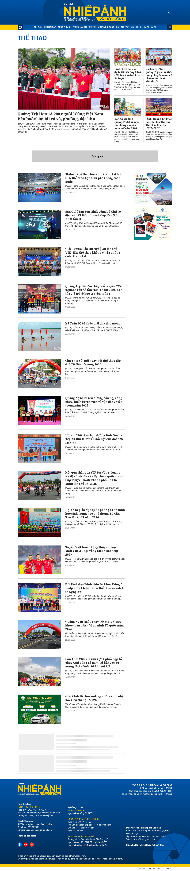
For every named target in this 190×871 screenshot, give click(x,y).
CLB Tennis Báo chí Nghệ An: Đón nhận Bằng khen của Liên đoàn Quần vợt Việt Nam (93, 857)
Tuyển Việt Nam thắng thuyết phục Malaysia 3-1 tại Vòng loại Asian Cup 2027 (91, 551)
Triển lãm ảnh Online (84, 27)
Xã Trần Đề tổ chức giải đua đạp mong (92, 324)
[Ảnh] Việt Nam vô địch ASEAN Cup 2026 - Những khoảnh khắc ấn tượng (127, 74)
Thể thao (32, 38)
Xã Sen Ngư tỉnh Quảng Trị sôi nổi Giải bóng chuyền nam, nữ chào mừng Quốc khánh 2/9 (159, 75)
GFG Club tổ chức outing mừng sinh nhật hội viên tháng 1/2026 (95, 698)
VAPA (146, 27)
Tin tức (38, 27)
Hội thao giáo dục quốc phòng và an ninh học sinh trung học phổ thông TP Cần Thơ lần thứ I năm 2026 (95, 513)
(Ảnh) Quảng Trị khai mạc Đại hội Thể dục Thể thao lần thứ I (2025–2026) (159, 124)
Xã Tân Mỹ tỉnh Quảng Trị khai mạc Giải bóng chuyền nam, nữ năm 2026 (126, 124)
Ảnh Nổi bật (50, 27)
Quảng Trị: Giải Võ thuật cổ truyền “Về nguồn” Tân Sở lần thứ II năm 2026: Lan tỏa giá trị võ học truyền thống (94, 290)
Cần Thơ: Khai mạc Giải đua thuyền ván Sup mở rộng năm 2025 (94, 818)
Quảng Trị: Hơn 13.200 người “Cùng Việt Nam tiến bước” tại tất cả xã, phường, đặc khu (60, 117)
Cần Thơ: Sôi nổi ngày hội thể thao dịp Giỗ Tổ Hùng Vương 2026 (93, 362)
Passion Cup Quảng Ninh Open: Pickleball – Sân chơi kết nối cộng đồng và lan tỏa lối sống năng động (94, 780)
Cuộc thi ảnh (64, 27)
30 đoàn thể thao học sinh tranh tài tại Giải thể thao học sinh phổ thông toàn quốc (93, 178)
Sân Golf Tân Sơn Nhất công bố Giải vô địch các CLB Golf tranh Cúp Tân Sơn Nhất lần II (93, 215)
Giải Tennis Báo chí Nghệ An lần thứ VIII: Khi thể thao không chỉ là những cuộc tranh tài (92, 252)
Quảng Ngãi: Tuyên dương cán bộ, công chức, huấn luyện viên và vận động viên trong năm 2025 (93, 401)
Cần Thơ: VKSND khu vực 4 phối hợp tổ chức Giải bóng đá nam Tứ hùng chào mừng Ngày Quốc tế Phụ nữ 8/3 (93, 662)
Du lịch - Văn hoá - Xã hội (129, 27)
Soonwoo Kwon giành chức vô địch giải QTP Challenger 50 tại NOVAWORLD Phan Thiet (93, 737)
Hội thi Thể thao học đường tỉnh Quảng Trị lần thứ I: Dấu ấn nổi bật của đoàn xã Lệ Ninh (94, 439)
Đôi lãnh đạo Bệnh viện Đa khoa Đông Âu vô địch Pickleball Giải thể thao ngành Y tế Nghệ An (94, 588)
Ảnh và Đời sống (106, 27)
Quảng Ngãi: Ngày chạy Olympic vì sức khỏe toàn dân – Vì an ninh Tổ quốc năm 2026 (94, 625)
